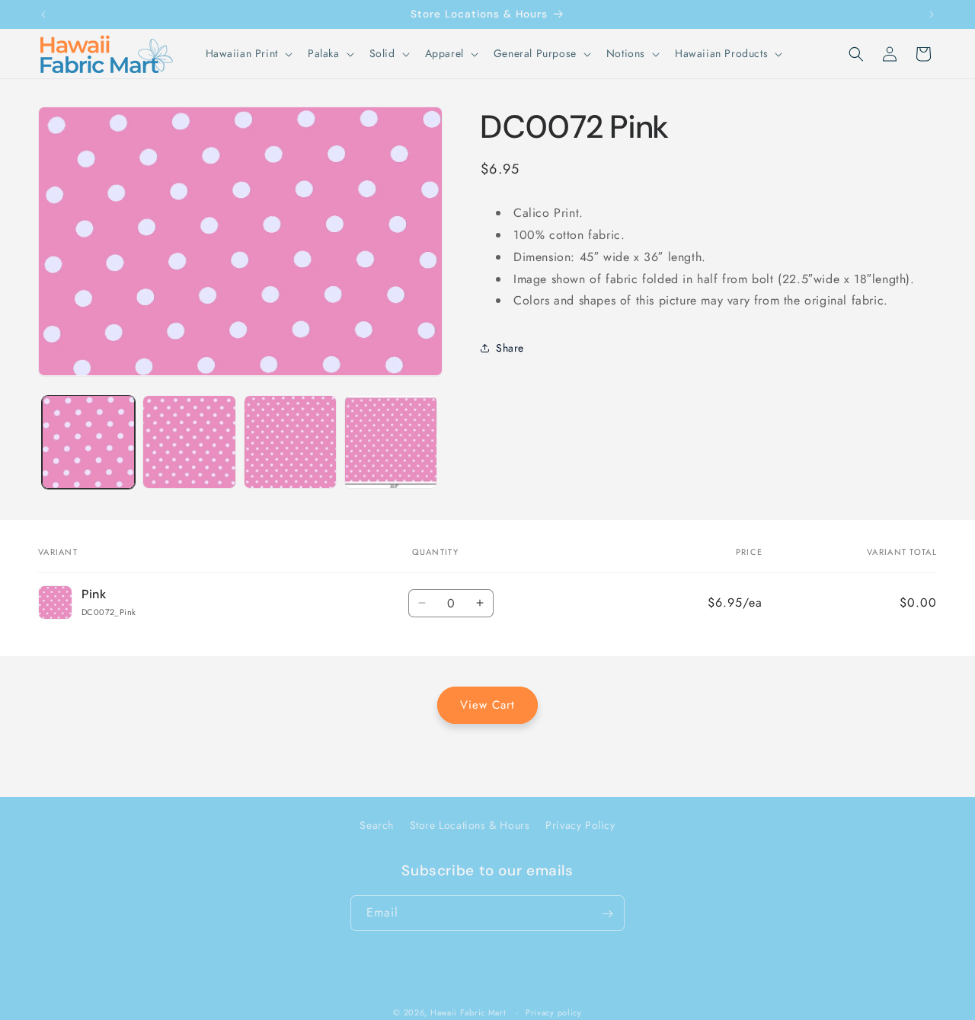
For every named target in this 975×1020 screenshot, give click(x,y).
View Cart (487, 704)
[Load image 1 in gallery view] (88, 441)
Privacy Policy (580, 825)
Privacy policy (554, 1012)
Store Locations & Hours (470, 825)
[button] (248, 53)
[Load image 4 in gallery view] (390, 441)
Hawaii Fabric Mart (468, 1012)
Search (377, 825)
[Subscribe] (607, 914)
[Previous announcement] (43, 14)
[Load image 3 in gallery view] (290, 441)
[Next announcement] (931, 14)
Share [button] (510, 347)
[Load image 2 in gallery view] (188, 441)
